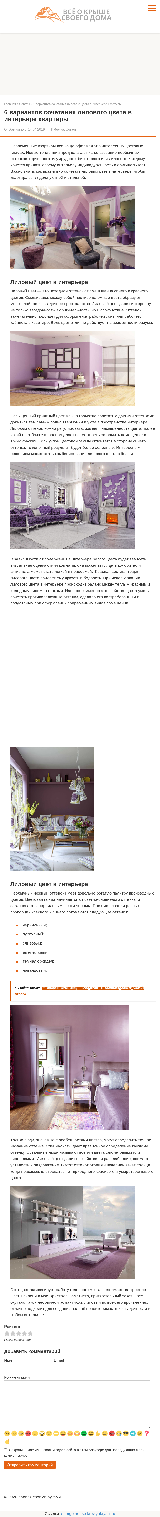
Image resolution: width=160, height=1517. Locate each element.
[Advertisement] (80, 64)
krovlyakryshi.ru (101, 1513)
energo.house (73, 1513)
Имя (8, 1360)
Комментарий (17, 1377)
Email (59, 1360)
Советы (72, 129)
